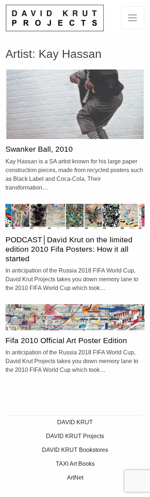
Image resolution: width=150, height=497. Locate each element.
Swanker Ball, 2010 (39, 149)
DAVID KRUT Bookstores (75, 450)
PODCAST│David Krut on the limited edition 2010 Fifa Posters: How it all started (69, 249)
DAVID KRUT (75, 422)
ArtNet (75, 477)
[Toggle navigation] (132, 17)
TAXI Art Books (75, 464)
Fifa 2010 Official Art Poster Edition (66, 340)
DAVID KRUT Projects (75, 436)
